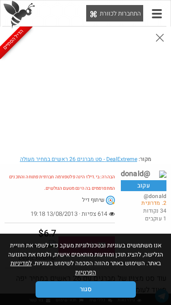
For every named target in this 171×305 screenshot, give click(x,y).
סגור (86, 289)
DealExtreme (78, 159)
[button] (157, 13)
